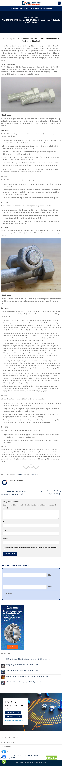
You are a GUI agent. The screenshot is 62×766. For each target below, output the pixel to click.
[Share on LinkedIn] (37, 467)
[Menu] (59, 3)
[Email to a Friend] (31, 467)
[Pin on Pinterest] (34, 467)
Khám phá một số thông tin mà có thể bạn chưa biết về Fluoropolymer (28, 659)
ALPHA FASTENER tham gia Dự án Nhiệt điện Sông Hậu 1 (25, 682)
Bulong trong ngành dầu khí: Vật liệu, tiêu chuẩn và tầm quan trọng (27, 676)
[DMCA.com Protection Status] (51, 757)
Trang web (6, 538)
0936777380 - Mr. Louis (32, 8)
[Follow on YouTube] (13, 734)
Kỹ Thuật (27, 17)
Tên (4, 522)
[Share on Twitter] (27, 467)
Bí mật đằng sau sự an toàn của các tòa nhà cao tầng (23, 665)
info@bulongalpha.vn (17, 8)
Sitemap (13, 757)
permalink (34, 474)
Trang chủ (5, 39)
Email (5, 530)
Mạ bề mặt (34, 17)
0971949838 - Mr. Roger (46, 8)
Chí (28, 755)
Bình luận (6, 508)
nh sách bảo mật (33, 755)
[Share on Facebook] (24, 467)
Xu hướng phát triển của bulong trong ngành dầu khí (22, 670)
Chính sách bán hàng (20, 755)
